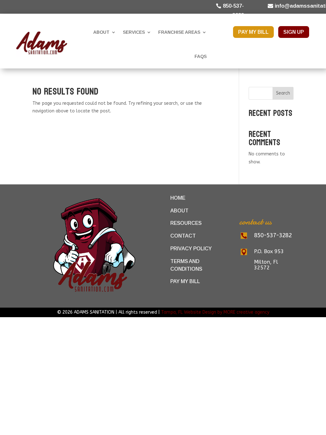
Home (177, 198)
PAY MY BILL (253, 32)
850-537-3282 (233, 10)
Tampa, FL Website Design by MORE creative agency (215, 312)
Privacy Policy (191, 248)
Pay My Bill (185, 281)
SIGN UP (293, 32)
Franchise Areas (179, 32)
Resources (186, 223)
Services (134, 32)
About (101, 32)
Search (283, 93)
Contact (183, 236)
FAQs (201, 56)
